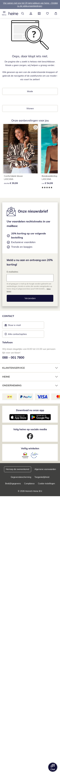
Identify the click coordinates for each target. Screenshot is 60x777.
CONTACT (8, 316)
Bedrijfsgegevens (13, 483)
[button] (4, 13)
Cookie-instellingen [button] (46, 483)
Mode (30, 91)
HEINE (6, 376)
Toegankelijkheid (41, 477)
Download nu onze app (30, 410)
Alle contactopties (17, 334)
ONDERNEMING (11, 385)
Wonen (30, 108)
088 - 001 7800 (13, 357)
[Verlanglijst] (47, 13)
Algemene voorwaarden (45, 469)
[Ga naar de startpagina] (13, 13)
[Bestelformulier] (39, 13)
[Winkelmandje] (56, 13)
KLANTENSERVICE (13, 367)
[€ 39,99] (20, 148)
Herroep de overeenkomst (17, 469)
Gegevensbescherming (21, 477)
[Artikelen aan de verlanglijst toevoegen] (35, 127)
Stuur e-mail (14, 326)
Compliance (29, 483)
